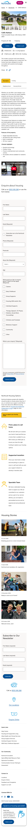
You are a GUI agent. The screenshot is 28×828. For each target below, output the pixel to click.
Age (4, 270)
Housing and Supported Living (9, 733)
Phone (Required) (8, 241)
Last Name (6, 214)
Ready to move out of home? (9, 595)
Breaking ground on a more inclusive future (13, 541)
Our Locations (14, 705)
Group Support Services (8, 738)
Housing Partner (17, 86)
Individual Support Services (9, 741)
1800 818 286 (14, 189)
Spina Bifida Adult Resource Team (10, 758)
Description (6, 80)
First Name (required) (9, 646)
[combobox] (14, 254)
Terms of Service (20, 373)
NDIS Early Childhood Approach (10, 743)
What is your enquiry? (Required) (12, 341)
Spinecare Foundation (7, 760)
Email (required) (7, 665)
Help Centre (4, 731)
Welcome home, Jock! (7, 623)
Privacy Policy (10, 373)
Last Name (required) (9, 655)
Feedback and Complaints (8, 782)
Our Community (6, 751)
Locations (4, 777)
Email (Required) (7, 224)
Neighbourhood (7, 86)
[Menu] (26, 3)
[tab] (5, 81)
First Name (6, 204)
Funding (14, 80)
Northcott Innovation (7, 755)
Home (3, 7)
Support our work (6, 784)
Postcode (5, 250)
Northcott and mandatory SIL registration (12, 567)
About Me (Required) (9, 260)
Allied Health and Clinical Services (10, 736)
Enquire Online (14, 719)
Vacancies (11, 7)
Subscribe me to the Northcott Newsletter (15, 234)
